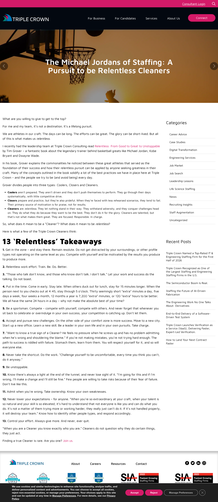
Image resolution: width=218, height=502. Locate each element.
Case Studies (177, 142)
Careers (95, 463)
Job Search (176, 173)
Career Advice (178, 134)
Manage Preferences (64, 495)
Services (151, 18)
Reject (154, 492)
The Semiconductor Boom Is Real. (187, 283)
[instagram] (204, 462)
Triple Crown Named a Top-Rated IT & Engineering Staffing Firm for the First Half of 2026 (189, 257)
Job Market (176, 165)
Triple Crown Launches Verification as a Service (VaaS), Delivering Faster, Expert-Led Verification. (189, 328)
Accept (134, 492)
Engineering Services (182, 157)
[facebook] (187, 462)
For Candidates (125, 18)
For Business (96, 18)
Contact (141, 463)
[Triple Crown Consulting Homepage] (26, 462)
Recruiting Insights (180, 204)
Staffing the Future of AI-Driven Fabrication (186, 292)
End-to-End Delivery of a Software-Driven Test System (188, 315)
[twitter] (193, 462)
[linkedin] (198, 462)
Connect (201, 18)
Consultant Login (193, 4)
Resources (118, 463)
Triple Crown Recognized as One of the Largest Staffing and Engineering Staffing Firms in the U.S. (189, 272)
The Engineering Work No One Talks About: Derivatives (188, 304)
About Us (173, 18)
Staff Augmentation (181, 212)
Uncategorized (178, 220)
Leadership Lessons (181, 181)
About (75, 463)
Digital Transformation (183, 149)
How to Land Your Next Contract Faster (186, 341)
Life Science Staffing (182, 188)
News (172, 196)
